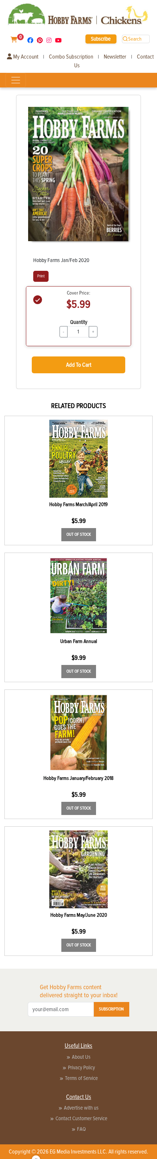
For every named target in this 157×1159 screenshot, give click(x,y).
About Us (81, 1057)
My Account (25, 56)
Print (41, 276)
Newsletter (115, 56)
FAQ (81, 1129)
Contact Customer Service (81, 1118)
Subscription (111, 1009)
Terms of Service (81, 1078)
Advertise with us (81, 1107)
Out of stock (78, 534)
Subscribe (101, 38)
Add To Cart (78, 365)
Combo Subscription (71, 56)
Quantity (78, 322)
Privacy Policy (81, 1067)
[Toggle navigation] (15, 80)
